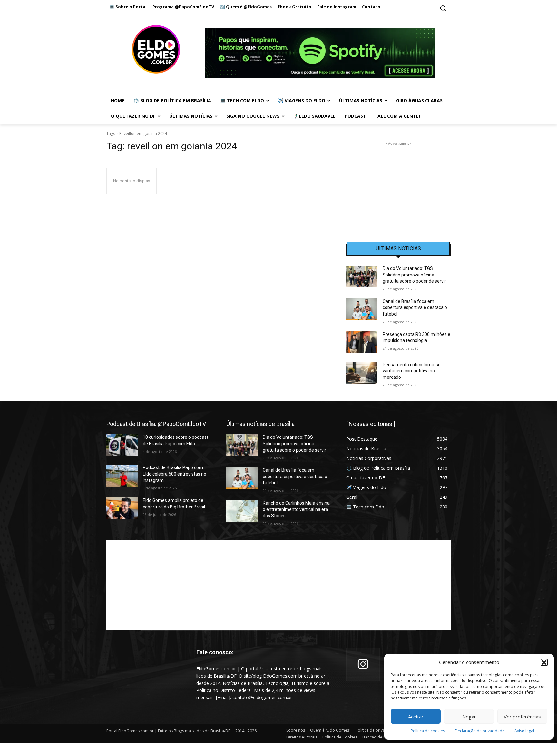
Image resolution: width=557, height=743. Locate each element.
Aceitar (416, 716)
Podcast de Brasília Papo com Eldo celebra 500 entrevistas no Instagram (174, 474)
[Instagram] (363, 664)
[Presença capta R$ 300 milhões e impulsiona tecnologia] (361, 342)
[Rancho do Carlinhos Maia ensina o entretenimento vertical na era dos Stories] (242, 511)
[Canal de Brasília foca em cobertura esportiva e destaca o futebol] (361, 309)
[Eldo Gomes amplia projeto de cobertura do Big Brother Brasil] (122, 508)
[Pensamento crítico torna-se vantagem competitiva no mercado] (361, 373)
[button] (544, 662)
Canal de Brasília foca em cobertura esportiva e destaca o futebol (415, 307)
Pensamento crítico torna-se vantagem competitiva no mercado (412, 371)
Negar (469, 716)
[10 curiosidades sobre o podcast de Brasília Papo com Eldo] (122, 445)
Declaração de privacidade (479, 731)
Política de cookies (428, 731)
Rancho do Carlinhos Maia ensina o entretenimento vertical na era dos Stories (296, 509)
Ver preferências (522, 716)
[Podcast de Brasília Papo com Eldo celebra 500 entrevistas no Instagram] (122, 476)
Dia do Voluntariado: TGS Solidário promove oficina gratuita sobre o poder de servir (414, 275)
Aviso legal (524, 731)
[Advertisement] (398, 187)
